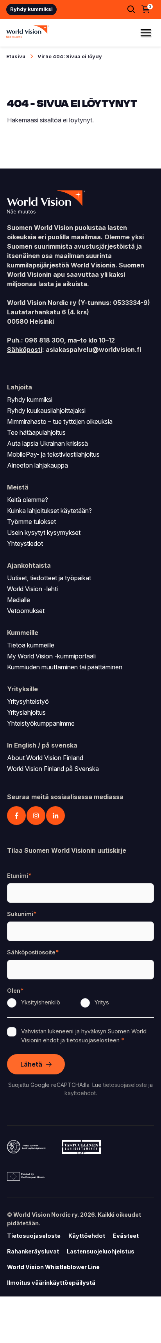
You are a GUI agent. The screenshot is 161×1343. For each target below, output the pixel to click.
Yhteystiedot (25, 543)
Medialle (18, 600)
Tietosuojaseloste (34, 1235)
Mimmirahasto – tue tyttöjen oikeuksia (60, 421)
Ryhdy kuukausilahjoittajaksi (46, 410)
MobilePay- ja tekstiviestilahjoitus (53, 454)
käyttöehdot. (80, 1093)
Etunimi (17, 875)
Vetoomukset (26, 611)
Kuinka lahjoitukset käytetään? (49, 511)
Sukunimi (20, 914)
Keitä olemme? (27, 500)
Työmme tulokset (31, 521)
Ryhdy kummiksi (31, 9)
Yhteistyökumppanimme (41, 723)
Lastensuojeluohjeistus (100, 1251)
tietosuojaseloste (125, 1084)
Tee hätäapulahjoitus (36, 432)
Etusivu (15, 56)
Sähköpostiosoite (31, 952)
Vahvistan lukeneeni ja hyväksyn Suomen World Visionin (84, 1036)
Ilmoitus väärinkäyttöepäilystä (51, 1282)
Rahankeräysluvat (33, 1251)
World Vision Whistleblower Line (53, 1267)
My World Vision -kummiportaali (51, 656)
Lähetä (31, 1064)
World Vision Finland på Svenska (53, 769)
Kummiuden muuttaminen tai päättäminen (64, 667)
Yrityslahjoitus (26, 712)
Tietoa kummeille (30, 645)
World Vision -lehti (32, 589)
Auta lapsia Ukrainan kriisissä (47, 443)
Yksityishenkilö (40, 1002)
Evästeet (126, 1235)
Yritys (102, 1002)
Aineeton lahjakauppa (37, 465)
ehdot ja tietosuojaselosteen (82, 1040)
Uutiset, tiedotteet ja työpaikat (49, 578)
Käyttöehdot (86, 1235)
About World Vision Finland (45, 758)
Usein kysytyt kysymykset (43, 532)
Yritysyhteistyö (28, 701)
